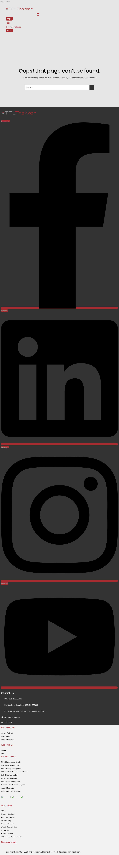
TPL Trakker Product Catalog (11, 837)
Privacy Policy (6, 821)
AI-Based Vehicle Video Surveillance (14, 772)
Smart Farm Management (10, 781)
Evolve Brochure (7, 833)
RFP (2, 754)
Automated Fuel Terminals (10, 791)
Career (3, 750)
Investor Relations (7, 814)
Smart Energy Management (11, 768)
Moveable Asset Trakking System (13, 785)
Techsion (76, 852)
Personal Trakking (7, 739)
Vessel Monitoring (7, 788)
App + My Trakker (7, 817)
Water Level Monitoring (9, 778)
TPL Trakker (5, 1)
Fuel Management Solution (11, 765)
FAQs (3, 811)
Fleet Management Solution (11, 762)
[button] (38, 14)
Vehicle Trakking (7, 733)
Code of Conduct (7, 824)
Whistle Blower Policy (9, 827)
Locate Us (5, 830)
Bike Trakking (6, 736)
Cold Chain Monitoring (9, 775)
